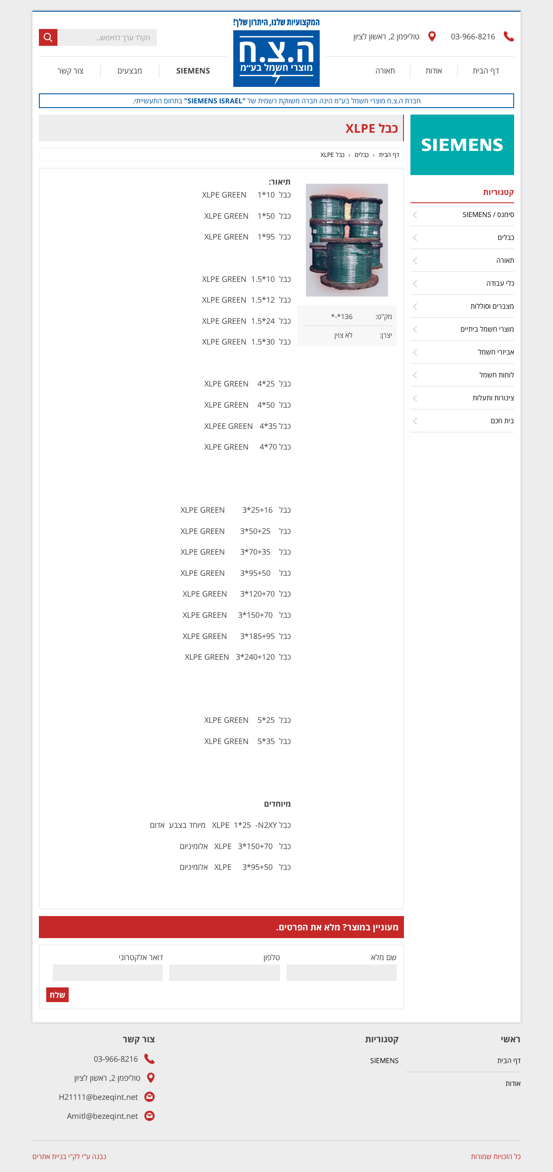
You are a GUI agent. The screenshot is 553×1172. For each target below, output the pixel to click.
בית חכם (502, 420)
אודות (434, 70)
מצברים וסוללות (492, 306)
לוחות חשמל (497, 375)
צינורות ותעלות (493, 397)
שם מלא (384, 957)
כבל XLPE (332, 154)
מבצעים (130, 70)
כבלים (506, 237)
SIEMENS (193, 70)
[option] (276, 100)
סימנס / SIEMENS (488, 214)
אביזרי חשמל (496, 352)
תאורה (385, 70)
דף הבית (486, 70)
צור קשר (70, 70)
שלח (57, 995)
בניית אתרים (49, 1156)
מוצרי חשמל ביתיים (487, 329)
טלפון (272, 957)
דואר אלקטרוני (141, 957)
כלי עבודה (500, 283)
